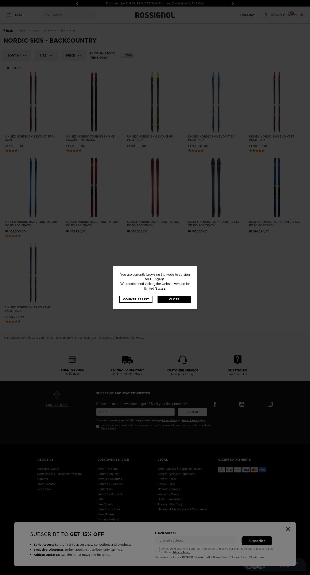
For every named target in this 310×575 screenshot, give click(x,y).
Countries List (136, 299)
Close (174, 299)
